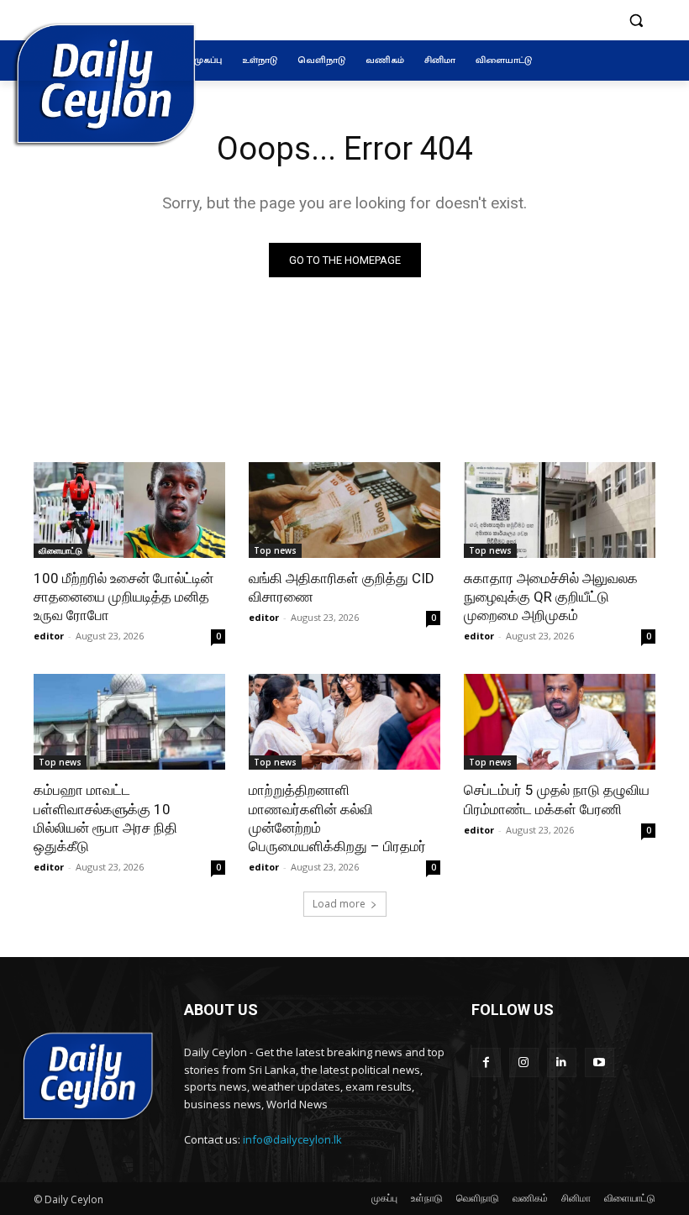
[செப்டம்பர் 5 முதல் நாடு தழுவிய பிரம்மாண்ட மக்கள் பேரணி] (559, 722)
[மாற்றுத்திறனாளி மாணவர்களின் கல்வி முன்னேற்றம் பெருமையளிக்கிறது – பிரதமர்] (344, 722)
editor (49, 635)
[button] (635, 20)
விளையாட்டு (60, 550)
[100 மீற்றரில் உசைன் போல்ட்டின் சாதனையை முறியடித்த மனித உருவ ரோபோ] (129, 510)
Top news (275, 550)
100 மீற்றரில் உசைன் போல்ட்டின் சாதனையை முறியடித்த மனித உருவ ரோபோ (123, 596)
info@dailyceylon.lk (292, 1139)
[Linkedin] (561, 1062)
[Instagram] (524, 1062)
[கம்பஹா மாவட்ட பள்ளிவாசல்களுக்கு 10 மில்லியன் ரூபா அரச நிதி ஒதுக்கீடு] (129, 722)
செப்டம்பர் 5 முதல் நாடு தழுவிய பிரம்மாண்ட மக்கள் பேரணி (557, 799)
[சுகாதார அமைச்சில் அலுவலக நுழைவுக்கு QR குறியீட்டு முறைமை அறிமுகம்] (559, 510)
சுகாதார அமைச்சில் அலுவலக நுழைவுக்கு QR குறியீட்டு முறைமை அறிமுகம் (551, 596)
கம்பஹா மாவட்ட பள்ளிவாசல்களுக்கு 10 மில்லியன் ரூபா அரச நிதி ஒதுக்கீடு (105, 817)
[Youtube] (599, 1062)
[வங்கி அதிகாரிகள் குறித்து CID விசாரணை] (344, 510)
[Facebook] (486, 1062)
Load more (339, 904)
